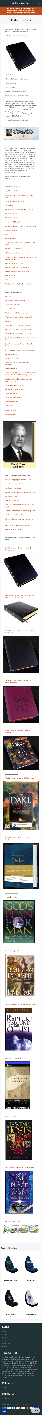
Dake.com (12, 120)
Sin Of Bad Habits (11, 214)
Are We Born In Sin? (12, 191)
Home (4, 1331)
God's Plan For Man (11, 897)
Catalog (4, 1334)
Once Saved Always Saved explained (17, 484)
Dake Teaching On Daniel (13, 529)
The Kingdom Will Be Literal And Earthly (18, 333)
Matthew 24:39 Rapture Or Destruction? (18, 329)
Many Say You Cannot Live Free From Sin (19, 209)
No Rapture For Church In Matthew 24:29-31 (20, 350)
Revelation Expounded (12, 951)
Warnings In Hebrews (12, 218)
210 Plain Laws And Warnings (15, 249)
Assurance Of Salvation (13, 222)
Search (4, 1346)
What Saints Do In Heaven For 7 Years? (18, 300)
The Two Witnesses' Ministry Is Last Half (18, 317)
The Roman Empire (11, 402)
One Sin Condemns (11, 230)
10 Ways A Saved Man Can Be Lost (17, 253)
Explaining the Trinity (12, 496)
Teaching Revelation (12, 500)
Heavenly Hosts (10, 1117)
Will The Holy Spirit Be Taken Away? (17, 271)
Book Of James (10, 238)
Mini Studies (6, 1343)
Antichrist (8, 406)
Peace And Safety (11, 410)
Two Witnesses (10, 309)
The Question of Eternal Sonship (16, 515)
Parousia (8, 321)
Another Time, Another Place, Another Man (19, 1167)
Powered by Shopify (22, 1405)
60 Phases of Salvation (13, 488)
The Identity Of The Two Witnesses (16, 313)
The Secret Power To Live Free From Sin (18, 284)
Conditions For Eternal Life (14, 263)
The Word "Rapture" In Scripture (15, 385)
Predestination (10, 276)
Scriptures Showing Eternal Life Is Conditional (20, 226)
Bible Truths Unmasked (13, 1058)
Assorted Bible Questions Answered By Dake (20, 511)
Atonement (9, 205)
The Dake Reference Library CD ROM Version (20, 778)
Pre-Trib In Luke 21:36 (12, 354)
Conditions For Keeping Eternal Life (17, 267)
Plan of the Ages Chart (12, 1221)
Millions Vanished (21, 3)
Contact (5, 1340)
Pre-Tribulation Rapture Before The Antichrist (20, 492)
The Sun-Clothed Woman (13, 397)
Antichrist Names (11, 369)
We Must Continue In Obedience (15, 201)
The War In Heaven (11, 393)
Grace (7, 234)
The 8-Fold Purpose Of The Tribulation (17, 325)
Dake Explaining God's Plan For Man (17, 525)
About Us (5, 1337)
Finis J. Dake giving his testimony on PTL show (20, 480)
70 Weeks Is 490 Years (12, 305)
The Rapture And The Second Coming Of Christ (20, 1004)
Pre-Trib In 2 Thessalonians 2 (15, 389)
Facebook (5, 1398)
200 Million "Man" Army (13, 414)
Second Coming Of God (13, 358)
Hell (6, 280)
